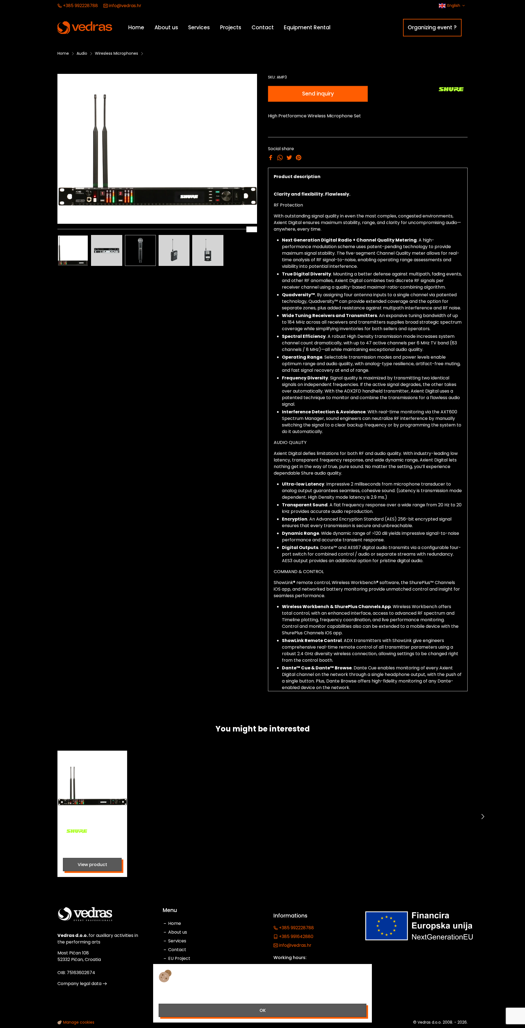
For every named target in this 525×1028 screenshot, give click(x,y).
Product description (297, 176)
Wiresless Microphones (116, 53)
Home (63, 53)
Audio (82, 53)
